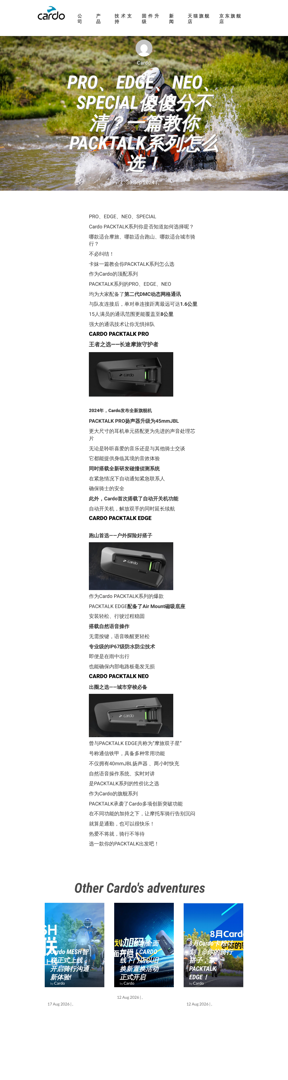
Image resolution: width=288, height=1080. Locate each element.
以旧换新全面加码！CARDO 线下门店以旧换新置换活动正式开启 (139, 960)
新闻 (171, 18)
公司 (80, 18)
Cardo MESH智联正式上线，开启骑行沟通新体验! (69, 964)
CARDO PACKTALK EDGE (121, 518)
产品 (98, 18)
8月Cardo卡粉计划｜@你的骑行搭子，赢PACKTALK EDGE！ (211, 960)
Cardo (59, 983)
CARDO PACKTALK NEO (119, 676)
